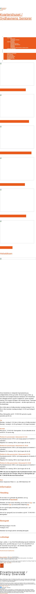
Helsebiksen (12, 45)
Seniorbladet (12, 42)
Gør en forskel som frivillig (13, 216)
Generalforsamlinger (10, 57)
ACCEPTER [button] (9, 562)
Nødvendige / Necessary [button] (4, 585)
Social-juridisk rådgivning (12, 184)
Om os (4, 52)
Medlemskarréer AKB (11, 58)
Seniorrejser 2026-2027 (14, 43)
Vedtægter (8, 59)
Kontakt (4, 60)
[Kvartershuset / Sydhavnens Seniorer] (3, 9)
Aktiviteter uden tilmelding (15, 44)
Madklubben (12, 46)
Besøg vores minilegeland (13, 90)
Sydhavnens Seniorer (10, 41)
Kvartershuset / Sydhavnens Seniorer (16, 16)
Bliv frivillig (5, 50)
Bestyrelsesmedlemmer (11, 56)
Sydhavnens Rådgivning (11, 48)
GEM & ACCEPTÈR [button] (4, 593)
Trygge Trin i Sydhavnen (14, 39)
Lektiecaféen (12, 40)
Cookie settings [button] (3, 562)
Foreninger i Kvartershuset (11, 53)
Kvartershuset (9, 37)
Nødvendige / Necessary (6, 587)
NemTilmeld (5, 49)
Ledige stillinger (10, 54)
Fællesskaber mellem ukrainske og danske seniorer (19, 47)
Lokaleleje (5, 51)
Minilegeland (12, 38)
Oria (11, 557)
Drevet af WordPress (3, 557)
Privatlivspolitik (6, 61)
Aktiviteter (5, 36)
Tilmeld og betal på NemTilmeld (15, 153)
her (28, 504)
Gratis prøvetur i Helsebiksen (14, 121)
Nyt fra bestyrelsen (10, 55)
